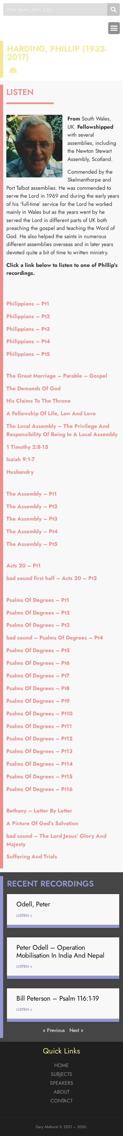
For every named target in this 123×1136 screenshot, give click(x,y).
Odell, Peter (33, 904)
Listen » (24, 915)
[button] (114, 28)
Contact (61, 1100)
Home (61, 1065)
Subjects (61, 1074)
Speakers (61, 1083)
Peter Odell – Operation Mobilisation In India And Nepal (60, 951)
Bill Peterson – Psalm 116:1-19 (57, 998)
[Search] (113, 9)
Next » (76, 1030)
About (61, 1092)
